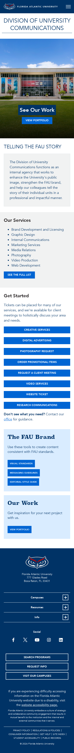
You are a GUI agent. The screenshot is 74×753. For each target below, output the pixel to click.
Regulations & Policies (46, 730)
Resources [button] (37, 607)
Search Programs (37, 657)
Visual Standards (21, 463)
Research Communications (37, 405)
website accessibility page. (39, 705)
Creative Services (37, 330)
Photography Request (37, 351)
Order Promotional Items (37, 362)
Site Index (59, 734)
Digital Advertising (37, 340)
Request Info (37, 666)
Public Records (52, 738)
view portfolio (19, 529)
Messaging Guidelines (24, 472)
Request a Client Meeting (37, 373)
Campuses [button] (37, 597)
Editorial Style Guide (23, 481)
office (8, 419)
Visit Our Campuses (37, 676)
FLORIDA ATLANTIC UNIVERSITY (37, 6)
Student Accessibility (27, 738)
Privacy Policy (21, 730)
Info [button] (37, 617)
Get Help (45, 734)
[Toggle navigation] (68, 6)
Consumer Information (23, 734)
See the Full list (19, 275)
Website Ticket (37, 394)
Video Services (37, 384)
